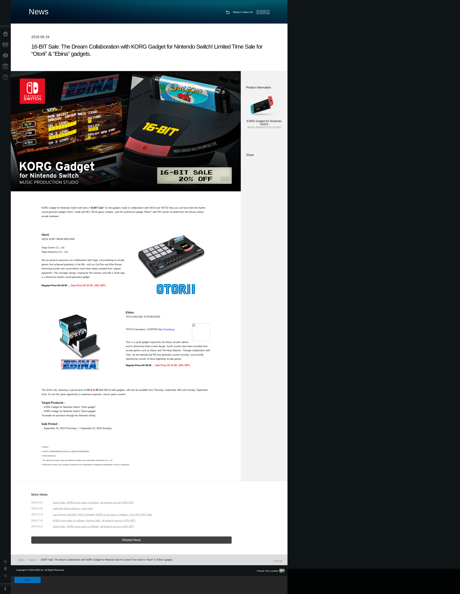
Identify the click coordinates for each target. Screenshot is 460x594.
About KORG (6, 588)
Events (6, 66)
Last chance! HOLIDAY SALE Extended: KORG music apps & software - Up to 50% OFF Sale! (102, 514)
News (6, 561)
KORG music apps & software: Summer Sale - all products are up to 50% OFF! (94, 520)
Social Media (6, 576)
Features (6, 55)
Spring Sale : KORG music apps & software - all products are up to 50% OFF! (93, 502)
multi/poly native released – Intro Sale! (73, 508)
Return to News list (243, 12)
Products (6, 45)
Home (6, 34)
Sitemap (277, 560)
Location (6, 568)
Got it (27, 580)
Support (6, 77)
